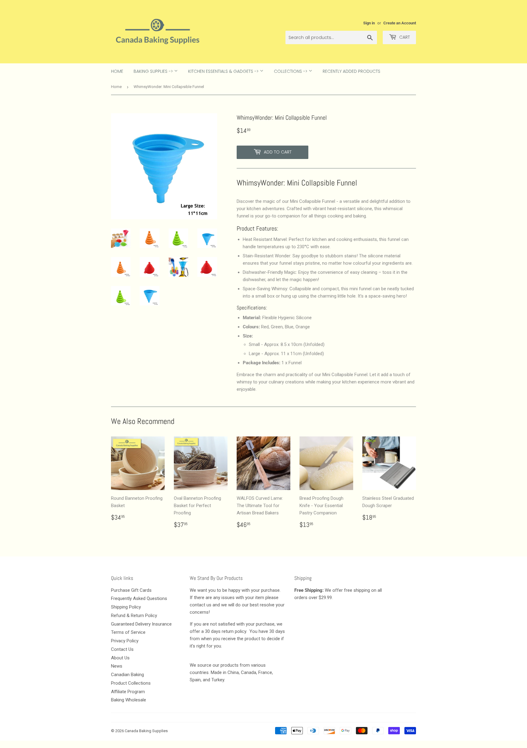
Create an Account (399, 23)
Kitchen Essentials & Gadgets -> (224, 71)
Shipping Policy (126, 607)
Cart (404, 37)
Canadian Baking (127, 674)
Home (117, 71)
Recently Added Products (351, 71)
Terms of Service (128, 632)
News (116, 666)
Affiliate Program (128, 691)
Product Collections (131, 683)
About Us (120, 658)
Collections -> (291, 71)
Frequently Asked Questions (139, 598)
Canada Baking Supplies (146, 731)
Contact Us (122, 649)
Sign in (369, 23)
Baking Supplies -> (154, 71)
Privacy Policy (124, 641)
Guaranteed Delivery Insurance (141, 624)
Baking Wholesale (128, 700)
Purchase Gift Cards (131, 590)
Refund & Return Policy (134, 615)
